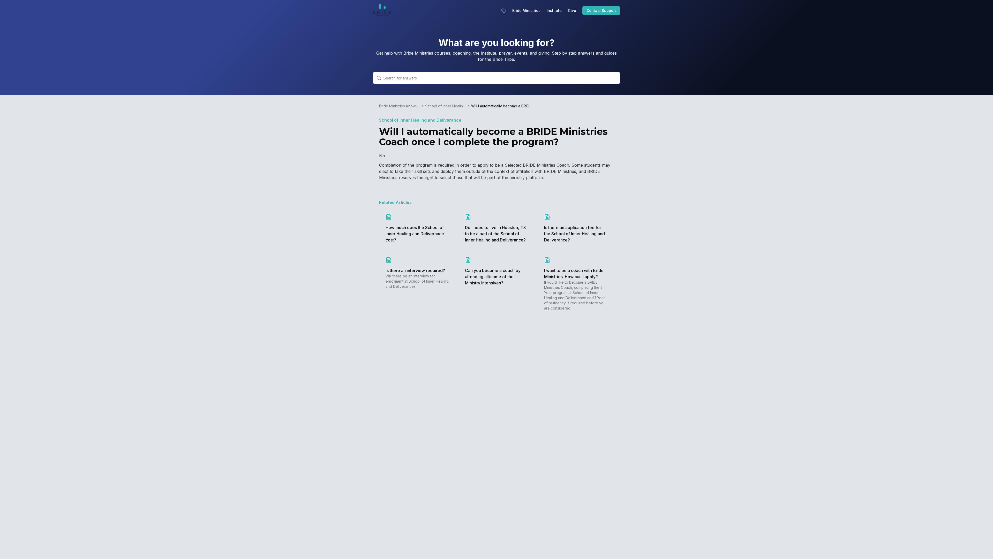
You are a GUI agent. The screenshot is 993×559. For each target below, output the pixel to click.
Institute (554, 10)
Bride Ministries (526, 10)
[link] (502, 106)
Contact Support (601, 10)
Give (572, 10)
